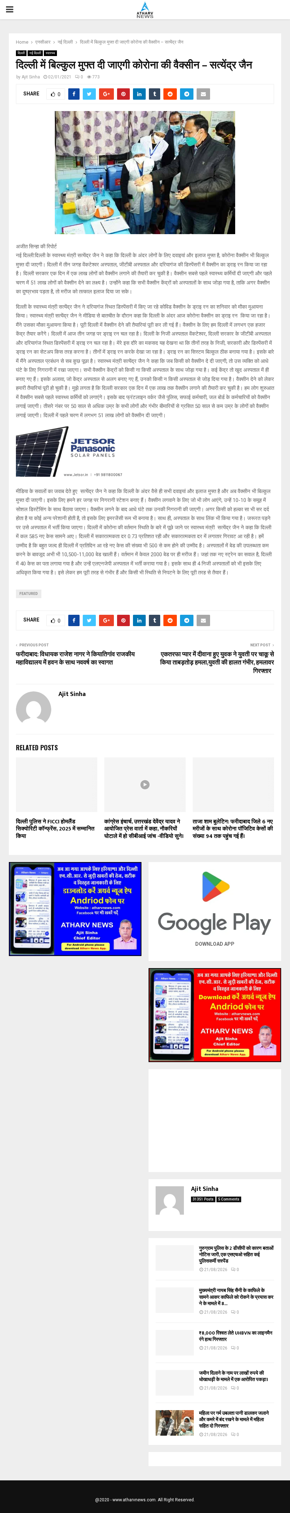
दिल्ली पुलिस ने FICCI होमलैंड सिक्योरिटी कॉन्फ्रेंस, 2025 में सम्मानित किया (55, 829)
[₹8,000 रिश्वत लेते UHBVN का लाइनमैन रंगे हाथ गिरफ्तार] (175, 1342)
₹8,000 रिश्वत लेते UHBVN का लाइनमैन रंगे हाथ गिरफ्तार (235, 1336)
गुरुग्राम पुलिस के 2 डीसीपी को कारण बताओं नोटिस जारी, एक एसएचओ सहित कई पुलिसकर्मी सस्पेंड (236, 1254)
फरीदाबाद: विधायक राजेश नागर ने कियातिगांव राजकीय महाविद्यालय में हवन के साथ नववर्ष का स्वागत (75, 658)
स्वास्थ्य (50, 53)
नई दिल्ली (35, 53)
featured (28, 594)
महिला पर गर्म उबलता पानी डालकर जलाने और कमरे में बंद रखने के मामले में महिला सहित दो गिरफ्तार (234, 1419)
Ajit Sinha (31, 76)
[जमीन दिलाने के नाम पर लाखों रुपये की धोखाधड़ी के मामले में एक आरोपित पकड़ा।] (175, 1383)
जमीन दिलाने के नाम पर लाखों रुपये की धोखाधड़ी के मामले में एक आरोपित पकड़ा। (233, 1376)
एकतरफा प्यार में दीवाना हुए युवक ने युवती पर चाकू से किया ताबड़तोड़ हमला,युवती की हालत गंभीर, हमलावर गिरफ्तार (217, 663)
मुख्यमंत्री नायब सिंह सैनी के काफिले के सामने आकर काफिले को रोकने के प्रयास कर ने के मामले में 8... (236, 1296)
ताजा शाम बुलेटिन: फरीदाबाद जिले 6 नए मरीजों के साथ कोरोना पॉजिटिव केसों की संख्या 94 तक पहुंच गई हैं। (233, 829)
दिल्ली (21, 53)
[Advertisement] (215, 1120)
